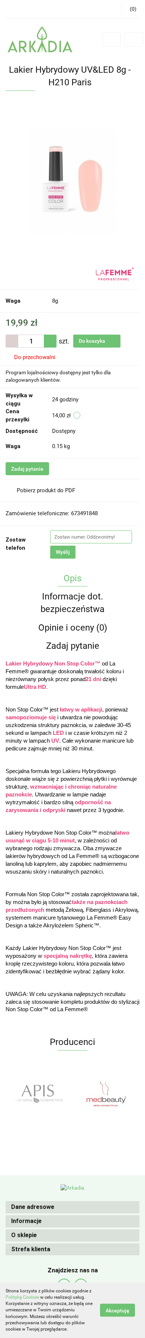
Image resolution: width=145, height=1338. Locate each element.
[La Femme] (115, 273)
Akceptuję (117, 1311)
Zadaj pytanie (27, 469)
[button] (72, 1207)
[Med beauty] (39, 1093)
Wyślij (63, 552)
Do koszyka (92, 341)
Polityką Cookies (22, 1297)
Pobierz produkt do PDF (46, 490)
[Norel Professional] (105, 1093)
